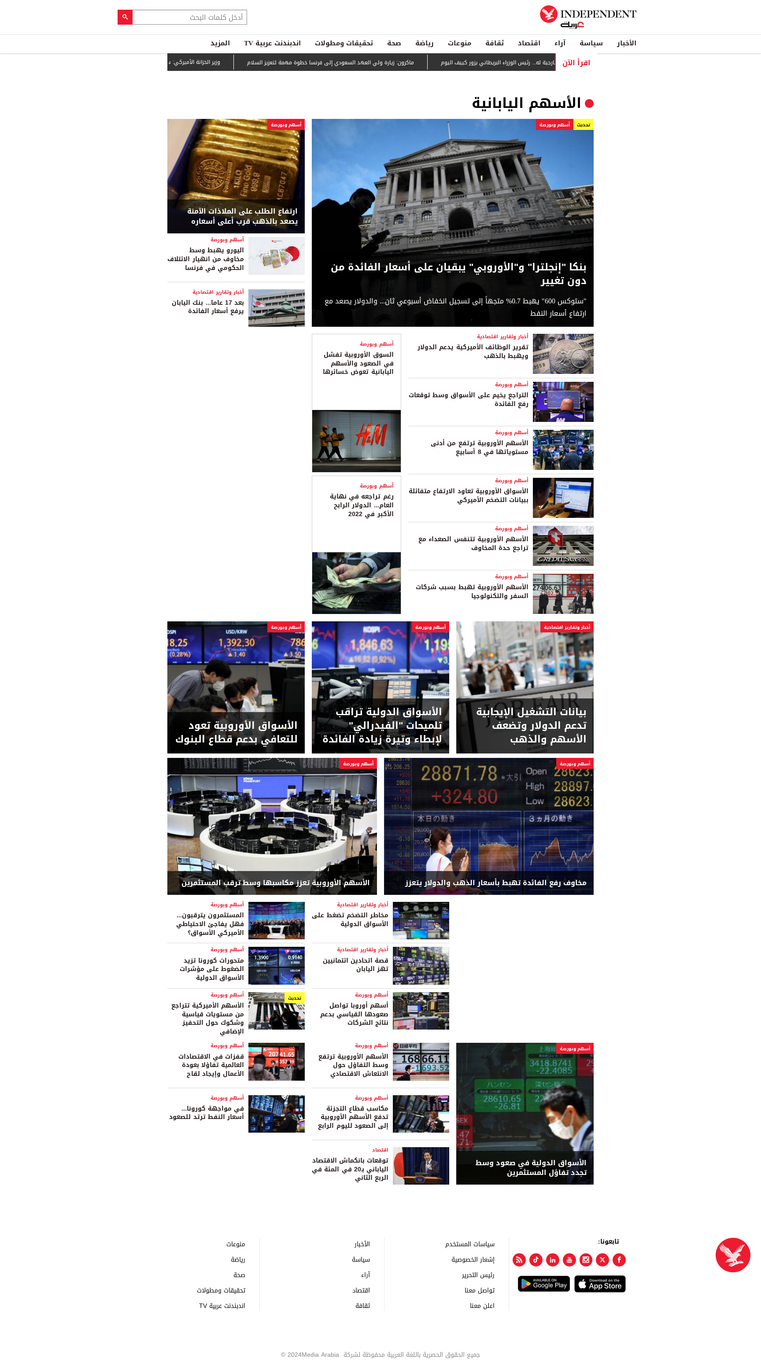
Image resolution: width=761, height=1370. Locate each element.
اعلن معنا (482, 1305)
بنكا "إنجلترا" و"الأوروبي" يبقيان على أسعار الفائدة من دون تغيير (459, 274)
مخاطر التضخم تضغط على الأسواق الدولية (350, 919)
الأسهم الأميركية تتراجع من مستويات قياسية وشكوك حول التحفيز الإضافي (207, 1019)
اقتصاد (529, 43)
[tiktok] (536, 1260)
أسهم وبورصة (554, 125)
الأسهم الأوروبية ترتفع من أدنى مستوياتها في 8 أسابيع (479, 447)
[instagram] (586, 1260)
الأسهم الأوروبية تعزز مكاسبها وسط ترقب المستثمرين (275, 883)
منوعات (459, 43)
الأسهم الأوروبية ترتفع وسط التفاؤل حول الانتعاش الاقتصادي (353, 1065)
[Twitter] (602, 1260)
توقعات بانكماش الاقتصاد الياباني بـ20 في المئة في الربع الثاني (350, 1169)
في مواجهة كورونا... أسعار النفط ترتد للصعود (206, 1113)
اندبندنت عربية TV (272, 43)
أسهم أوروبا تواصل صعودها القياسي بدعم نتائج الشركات (354, 1014)
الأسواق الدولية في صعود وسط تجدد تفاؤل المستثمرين (531, 1168)
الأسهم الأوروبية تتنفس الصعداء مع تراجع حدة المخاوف (473, 543)
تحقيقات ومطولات (344, 43)
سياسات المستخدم (470, 1243)
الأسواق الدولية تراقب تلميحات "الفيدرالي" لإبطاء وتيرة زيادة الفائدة (382, 725)
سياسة (591, 43)
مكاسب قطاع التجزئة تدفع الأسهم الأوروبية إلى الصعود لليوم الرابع (353, 1117)
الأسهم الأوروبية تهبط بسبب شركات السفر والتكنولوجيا (472, 591)
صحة (394, 43)
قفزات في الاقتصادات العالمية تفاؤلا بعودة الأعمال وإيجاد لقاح (211, 1065)
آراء (559, 43)
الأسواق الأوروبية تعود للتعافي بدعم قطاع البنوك (236, 732)
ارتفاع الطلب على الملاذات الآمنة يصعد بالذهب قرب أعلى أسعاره (242, 216)
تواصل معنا (480, 1290)
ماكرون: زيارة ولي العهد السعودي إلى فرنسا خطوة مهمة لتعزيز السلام (371, 62)
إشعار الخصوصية (473, 1259)
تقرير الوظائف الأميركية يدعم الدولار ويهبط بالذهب (472, 351)
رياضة (424, 43)
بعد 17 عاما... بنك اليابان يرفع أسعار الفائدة (208, 307)
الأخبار (626, 43)
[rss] (519, 1260)
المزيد (220, 43)
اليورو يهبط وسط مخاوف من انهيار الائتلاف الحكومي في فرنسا (205, 258)
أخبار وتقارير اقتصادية (218, 292)
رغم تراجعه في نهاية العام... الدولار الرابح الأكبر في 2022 (362, 505)
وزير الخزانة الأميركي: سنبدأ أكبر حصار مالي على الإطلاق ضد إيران (186, 62)
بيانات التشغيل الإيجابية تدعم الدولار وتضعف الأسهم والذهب (531, 725)
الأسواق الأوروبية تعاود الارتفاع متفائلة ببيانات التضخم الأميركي (468, 495)
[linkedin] (552, 1260)
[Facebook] (619, 1260)
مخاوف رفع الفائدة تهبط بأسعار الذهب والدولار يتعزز (496, 883)
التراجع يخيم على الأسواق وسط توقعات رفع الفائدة (468, 399)
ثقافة (494, 43)
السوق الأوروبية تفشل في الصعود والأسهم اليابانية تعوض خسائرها (358, 363)
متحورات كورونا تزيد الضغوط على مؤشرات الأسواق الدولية (212, 969)
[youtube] (569, 1260)
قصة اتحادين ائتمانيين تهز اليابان (355, 965)
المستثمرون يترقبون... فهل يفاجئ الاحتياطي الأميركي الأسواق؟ (210, 923)
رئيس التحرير (478, 1274)
